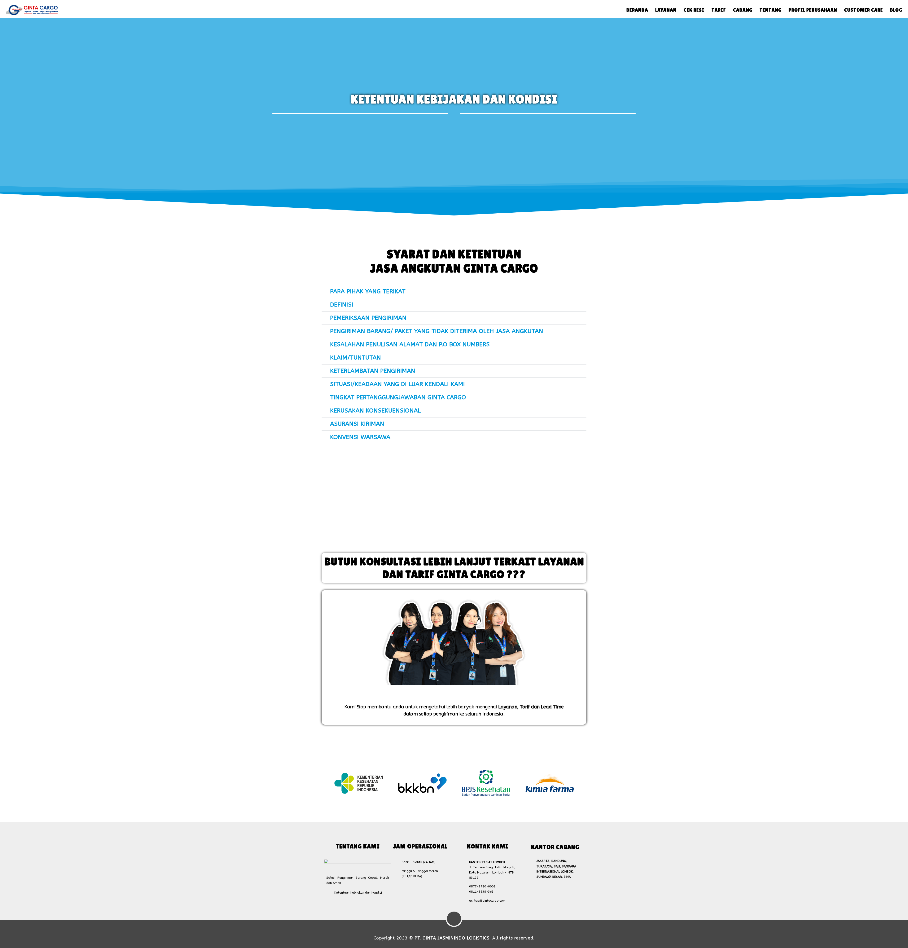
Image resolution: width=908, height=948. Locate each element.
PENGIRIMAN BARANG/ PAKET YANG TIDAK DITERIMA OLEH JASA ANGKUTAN (436, 331)
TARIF (719, 10)
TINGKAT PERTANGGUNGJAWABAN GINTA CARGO (398, 397)
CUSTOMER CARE (863, 10)
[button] (454, 291)
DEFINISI (341, 304)
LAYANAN (666, 10)
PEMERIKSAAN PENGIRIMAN (368, 317)
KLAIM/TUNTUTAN (355, 357)
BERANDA (637, 10)
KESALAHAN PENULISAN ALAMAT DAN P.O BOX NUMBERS (410, 344)
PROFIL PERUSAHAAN (813, 10)
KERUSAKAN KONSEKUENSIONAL (375, 410)
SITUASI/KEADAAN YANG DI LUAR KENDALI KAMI (397, 384)
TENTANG (770, 10)
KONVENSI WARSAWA (360, 437)
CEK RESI (694, 10)
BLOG (896, 10)
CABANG (742, 10)
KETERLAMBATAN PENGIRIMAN (372, 370)
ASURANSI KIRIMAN (357, 423)
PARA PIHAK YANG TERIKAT (368, 291)
